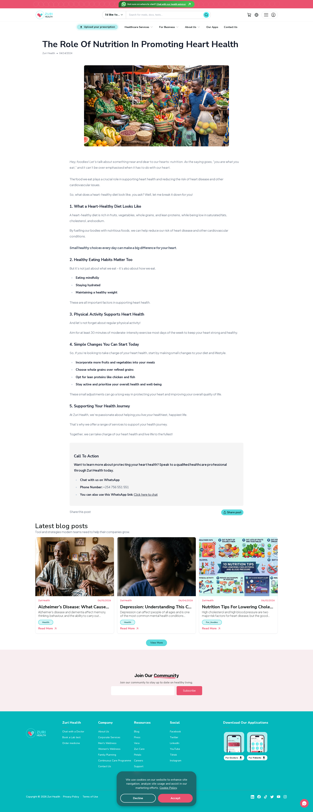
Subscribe (189, 691)
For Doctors (232, 757)
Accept (175, 798)
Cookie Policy (168, 788)
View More (156, 642)
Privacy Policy (71, 796)
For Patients (255, 757)
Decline (138, 798)
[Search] (206, 15)
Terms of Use (90, 796)
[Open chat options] (304, 803)
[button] (249, 14)
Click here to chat (146, 495)
